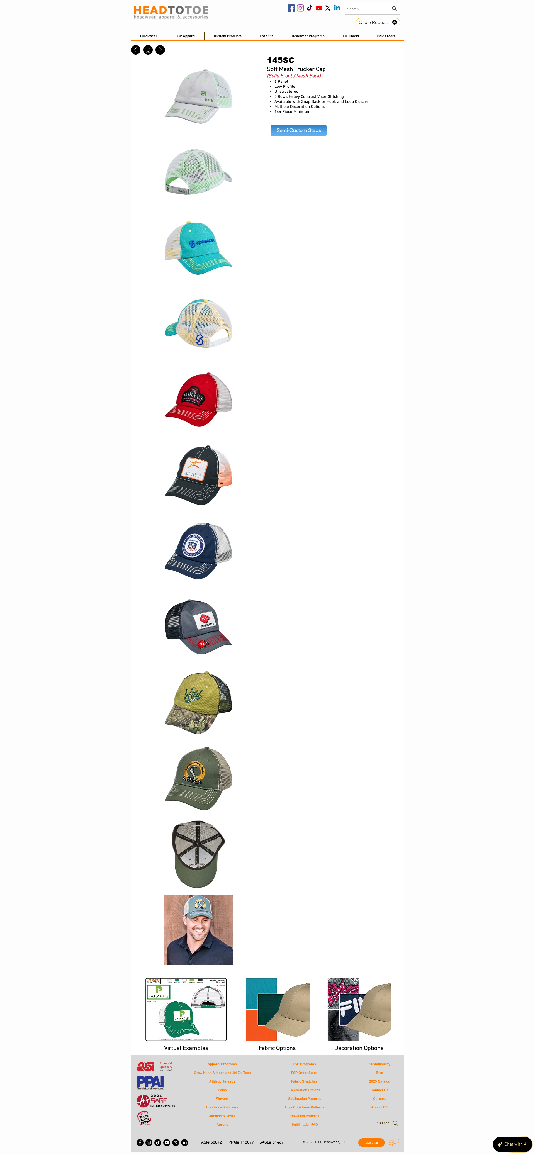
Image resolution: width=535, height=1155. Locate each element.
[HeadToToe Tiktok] (309, 8)
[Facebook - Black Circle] (140, 1142)
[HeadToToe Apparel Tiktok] (157, 1142)
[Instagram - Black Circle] (148, 1142)
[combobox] (372, 9)
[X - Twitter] (175, 1142)
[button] (386, 36)
